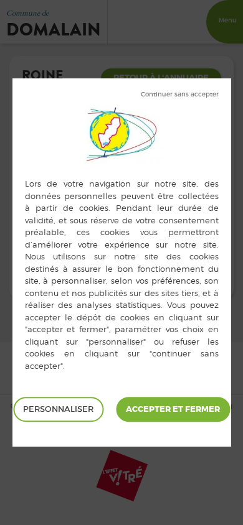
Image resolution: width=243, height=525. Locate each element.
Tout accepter (173, 409)
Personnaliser (58, 409)
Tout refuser (180, 94)
